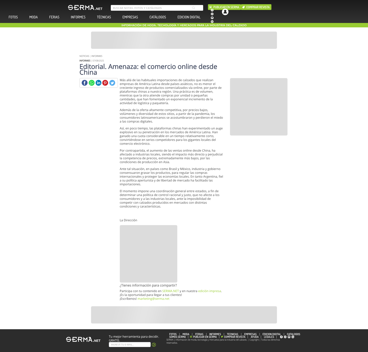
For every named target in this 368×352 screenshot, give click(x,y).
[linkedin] (212, 21)
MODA (33, 17)
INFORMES (78, 17)
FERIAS (54, 17)
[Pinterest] (105, 83)
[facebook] (212, 10)
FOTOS (13, 17)
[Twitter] (112, 83)
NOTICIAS (84, 56)
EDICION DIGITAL (188, 17)
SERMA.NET (170, 291)
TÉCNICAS (104, 17)
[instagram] (212, 14)
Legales (269, 337)
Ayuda (255, 337)
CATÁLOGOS (158, 17)
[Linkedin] (98, 83)
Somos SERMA (177, 337)
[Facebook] (85, 83)
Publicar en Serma (226, 7)
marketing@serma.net (153, 298)
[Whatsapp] (91, 83)
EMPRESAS (130, 17)
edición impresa (209, 291)
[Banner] (184, 40)
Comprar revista (258, 7)
